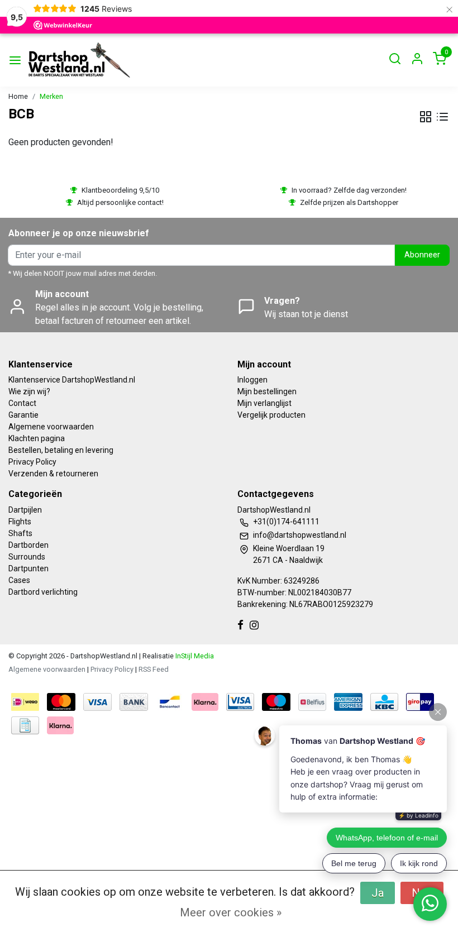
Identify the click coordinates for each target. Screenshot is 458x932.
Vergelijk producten (271, 414)
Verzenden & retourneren (53, 473)
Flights (19, 521)
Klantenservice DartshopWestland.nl (71, 379)
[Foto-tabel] (425, 116)
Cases (19, 580)
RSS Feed (154, 669)
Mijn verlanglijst (264, 403)
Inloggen (252, 379)
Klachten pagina (36, 438)
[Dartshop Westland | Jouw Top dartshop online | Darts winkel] (78, 60)
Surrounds (26, 556)
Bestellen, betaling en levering (60, 450)
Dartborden (28, 545)
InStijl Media (194, 656)
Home (18, 96)
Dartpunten (28, 568)
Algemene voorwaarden (51, 426)
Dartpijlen (25, 509)
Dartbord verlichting (43, 591)
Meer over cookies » (231, 912)
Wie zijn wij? (29, 391)
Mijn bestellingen (267, 391)
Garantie (23, 414)
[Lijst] (442, 116)
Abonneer (422, 255)
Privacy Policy (32, 461)
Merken (51, 96)
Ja (377, 893)
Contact (22, 403)
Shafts (20, 533)
